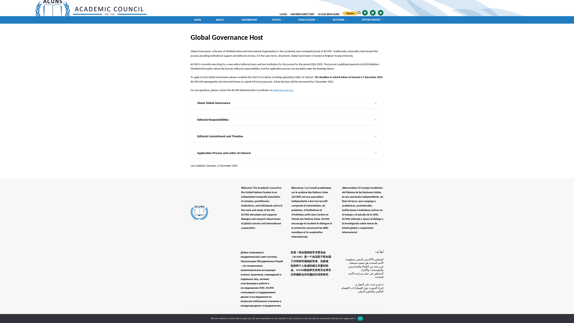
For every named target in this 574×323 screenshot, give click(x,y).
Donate (350, 13)
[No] (570, 318)
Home (197, 20)
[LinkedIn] (365, 13)
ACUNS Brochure (328, 14)
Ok (360, 318)
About (220, 20)
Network (338, 20)
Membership (249, 20)
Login (283, 14)
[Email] (381, 13)
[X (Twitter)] (373, 13)
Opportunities (371, 20)
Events (276, 20)
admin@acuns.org (283, 90)
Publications (306, 20)
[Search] (359, 12)
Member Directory (302, 14)
